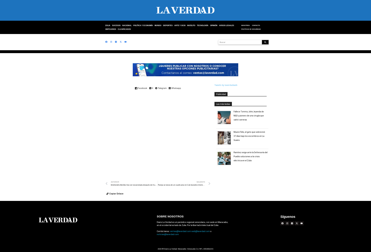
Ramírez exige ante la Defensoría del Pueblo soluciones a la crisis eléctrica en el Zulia (251, 156)
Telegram (162, 88)
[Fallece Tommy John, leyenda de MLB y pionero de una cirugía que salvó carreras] (225, 124)
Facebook (142, 88)
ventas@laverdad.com (180, 231)
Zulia (107, 25)
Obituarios (110, 29)
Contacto (256, 25)
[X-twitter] (121, 42)
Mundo (158, 25)
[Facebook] (106, 42)
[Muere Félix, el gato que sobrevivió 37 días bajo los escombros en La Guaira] (225, 145)
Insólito (191, 25)
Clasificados (124, 29)
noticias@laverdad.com (168, 234)
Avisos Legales (226, 25)
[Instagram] (111, 42)
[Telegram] (116, 42)
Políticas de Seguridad (251, 29)
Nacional (127, 25)
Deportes (168, 25)
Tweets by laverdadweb (225, 85)
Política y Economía (143, 25)
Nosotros (245, 25)
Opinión (213, 25)
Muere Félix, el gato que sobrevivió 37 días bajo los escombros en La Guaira (249, 136)
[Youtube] (125, 42)
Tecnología (202, 25)
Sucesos (116, 25)
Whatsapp (176, 88)
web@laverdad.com (200, 231)
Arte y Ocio (180, 25)
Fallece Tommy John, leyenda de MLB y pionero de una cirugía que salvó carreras (249, 115)
